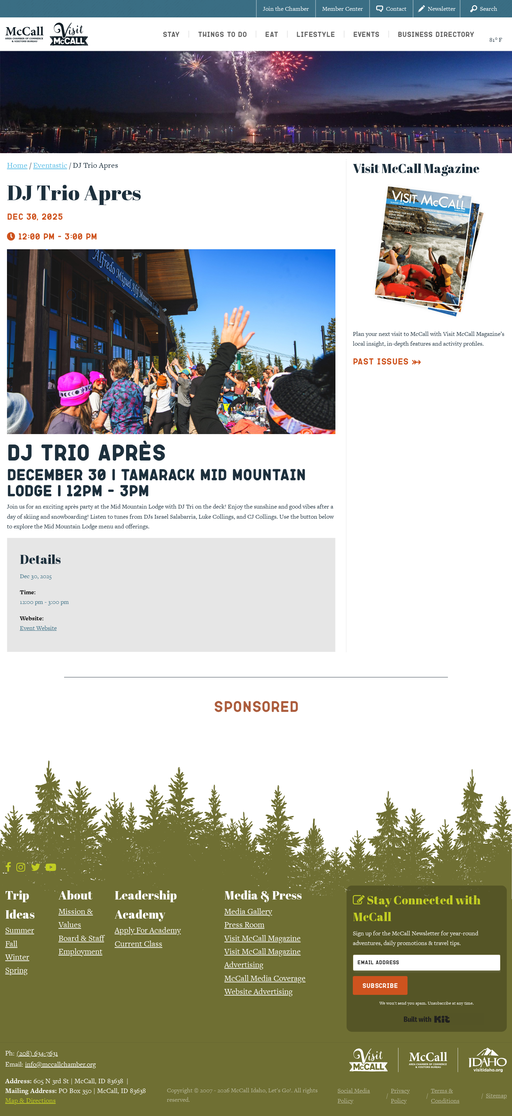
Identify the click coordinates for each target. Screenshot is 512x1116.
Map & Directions (30, 1100)
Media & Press (263, 895)
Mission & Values (76, 918)
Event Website (38, 628)
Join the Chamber (286, 9)
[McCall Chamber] (24, 33)
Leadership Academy (146, 904)
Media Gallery (248, 911)
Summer (19, 930)
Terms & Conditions (445, 1095)
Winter (17, 956)
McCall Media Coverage (264, 978)
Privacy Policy (400, 1095)
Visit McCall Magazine (262, 938)
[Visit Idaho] (487, 1060)
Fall (11, 943)
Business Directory (436, 34)
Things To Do (222, 34)
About (76, 895)
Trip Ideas (20, 904)
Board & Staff (81, 938)
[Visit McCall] (368, 1059)
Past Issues (381, 361)
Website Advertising (258, 991)
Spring (16, 970)
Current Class (138, 943)
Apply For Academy (148, 930)
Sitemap (496, 1095)
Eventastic (50, 165)
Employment (80, 951)
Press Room (244, 924)
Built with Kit (427, 1019)
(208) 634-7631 (37, 1053)
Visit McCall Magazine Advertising (262, 958)
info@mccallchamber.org (60, 1064)
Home (17, 165)
